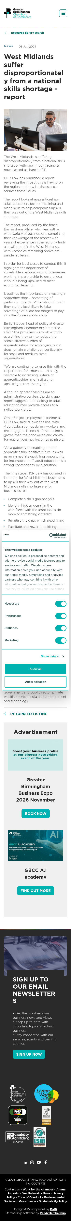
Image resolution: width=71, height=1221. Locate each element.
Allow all (35, 669)
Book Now (35, 814)
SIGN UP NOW (29, 1054)
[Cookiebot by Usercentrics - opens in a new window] (50, 535)
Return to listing (29, 714)
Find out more (36, 891)
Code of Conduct (29, 1197)
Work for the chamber (38, 1189)
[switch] (60, 616)
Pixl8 (53, 1209)
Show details (50, 656)
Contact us (12, 1189)
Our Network (31, 1193)
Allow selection (35, 681)
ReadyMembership (53, 1213)
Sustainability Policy (53, 1201)
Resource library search (27, 32)
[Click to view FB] (45, 1162)
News (8, 46)
